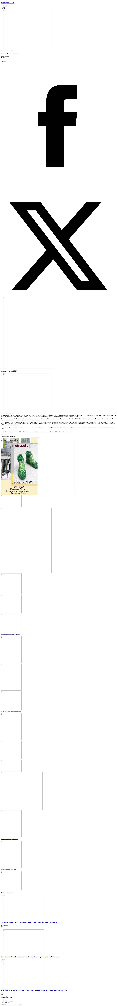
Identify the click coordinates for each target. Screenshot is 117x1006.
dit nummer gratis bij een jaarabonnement (9, 839)
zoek (4, 7)
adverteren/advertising (8, 1001)
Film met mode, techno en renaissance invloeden (11, 711)
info (4, 8)
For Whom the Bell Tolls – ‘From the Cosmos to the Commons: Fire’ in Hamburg (29, 922)
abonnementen (6, 1002)
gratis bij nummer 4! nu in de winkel (8, 869)
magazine (5, 6)
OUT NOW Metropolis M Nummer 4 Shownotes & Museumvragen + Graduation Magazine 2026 (34, 990)
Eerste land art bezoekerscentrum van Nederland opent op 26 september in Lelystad (30, 957)
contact (4, 999)
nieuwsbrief (3, 1004)
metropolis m (7, 2)
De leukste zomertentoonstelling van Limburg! (10, 634)
